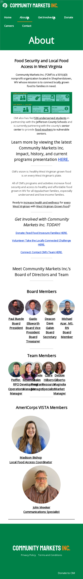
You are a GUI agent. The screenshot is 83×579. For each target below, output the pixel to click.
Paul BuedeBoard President (16, 323)
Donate (68, 17)
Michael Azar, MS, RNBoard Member (66, 328)
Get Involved (45, 17)
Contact (26, 26)
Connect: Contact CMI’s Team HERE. (41, 252)
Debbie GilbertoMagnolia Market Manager (59, 384)
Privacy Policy (28, 554)
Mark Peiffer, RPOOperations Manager (16, 384)
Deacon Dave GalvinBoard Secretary (50, 328)
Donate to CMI (66, 573)
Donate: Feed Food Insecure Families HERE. (41, 233)
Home (7, 17)
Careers (9, 26)
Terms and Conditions (50, 554)
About (23, 17)
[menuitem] (8, 17)
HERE (63, 159)
